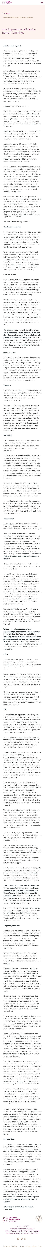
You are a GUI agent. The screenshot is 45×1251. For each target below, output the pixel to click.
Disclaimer (15, 1246)
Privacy (28, 1246)
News (39, 1246)
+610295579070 (22, 1226)
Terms (22, 1246)
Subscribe (7, 1246)
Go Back (6, 13)
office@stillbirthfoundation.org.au (22, 1228)
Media (34, 1246)
